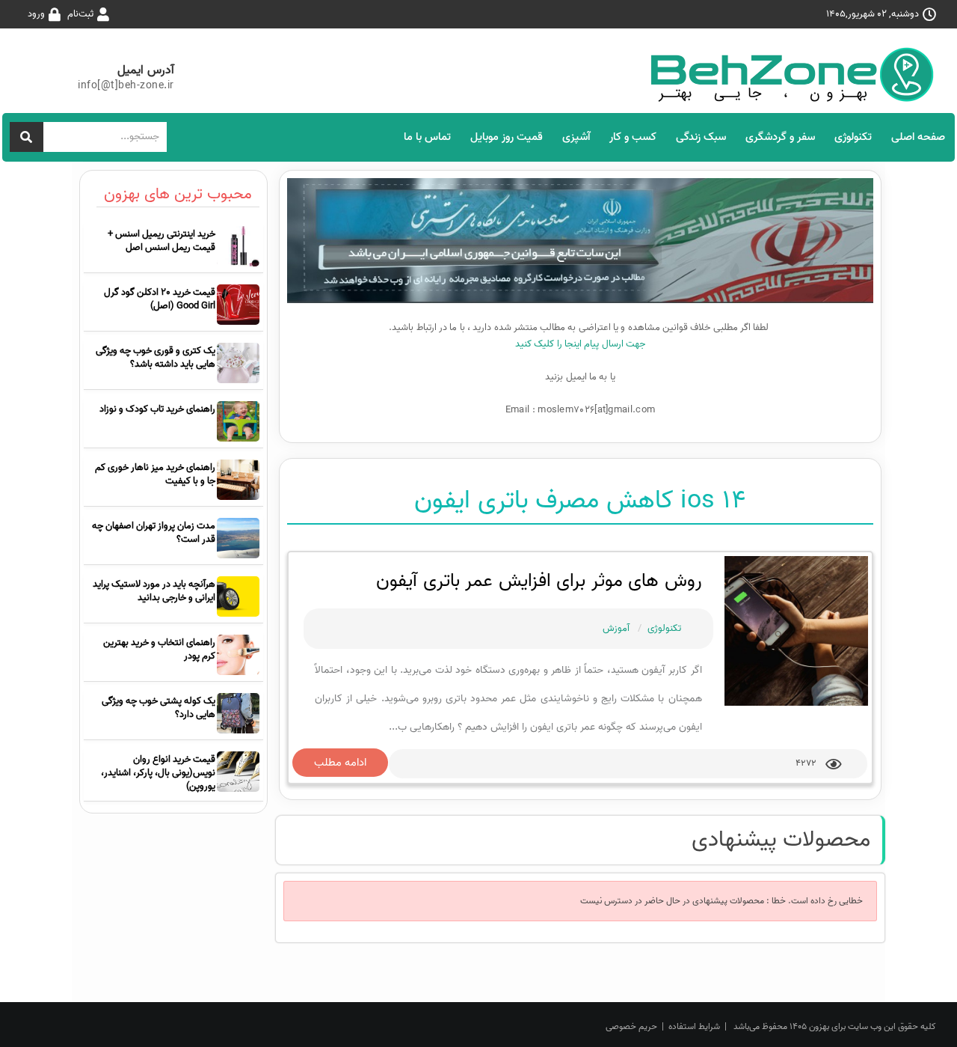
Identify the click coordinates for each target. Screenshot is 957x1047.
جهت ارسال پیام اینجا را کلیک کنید (580, 344)
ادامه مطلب (340, 763)
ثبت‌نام (80, 14)
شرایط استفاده (694, 1026)
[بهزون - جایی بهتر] (797, 74)
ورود (36, 14)
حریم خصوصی (631, 1026)
